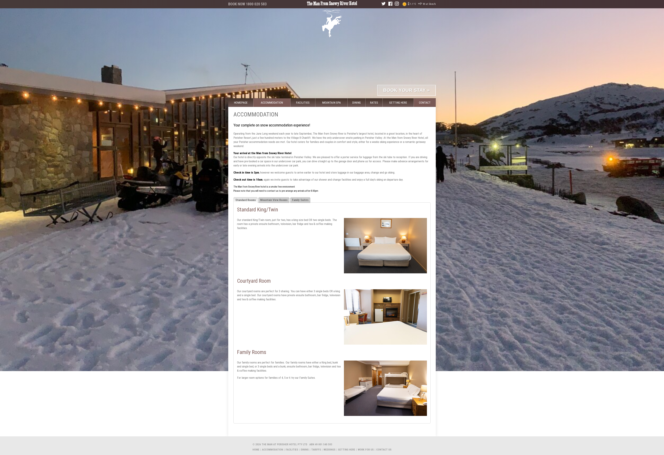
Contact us (383, 449)
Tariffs (316, 449)
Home (255, 449)
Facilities (303, 102)
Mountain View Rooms (274, 200)
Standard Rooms (245, 200)
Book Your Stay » (406, 90)
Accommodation (272, 102)
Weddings (329, 449)
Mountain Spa (331, 102)
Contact (425, 102)
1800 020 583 (256, 4)
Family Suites (300, 200)
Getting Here (398, 102)
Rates (374, 102)
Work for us (366, 449)
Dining (356, 102)
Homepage (241, 102)
